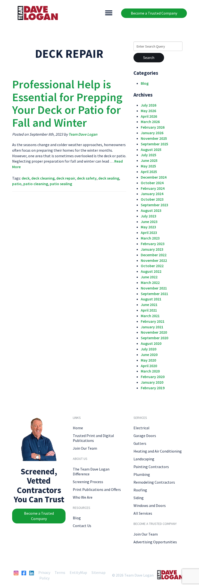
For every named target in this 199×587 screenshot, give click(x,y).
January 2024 (152, 193)
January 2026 (152, 132)
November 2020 (154, 332)
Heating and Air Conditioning (157, 451)
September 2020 (154, 337)
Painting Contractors (151, 466)
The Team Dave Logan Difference (91, 471)
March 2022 (150, 282)
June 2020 (149, 354)
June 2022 (149, 276)
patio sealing (61, 183)
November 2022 (154, 260)
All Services (142, 513)
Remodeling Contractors (154, 482)
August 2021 (151, 299)
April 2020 (149, 365)
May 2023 (148, 226)
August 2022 (151, 271)
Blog (145, 83)
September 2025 (154, 143)
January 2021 (152, 326)
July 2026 (148, 105)
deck (26, 178)
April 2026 (149, 116)
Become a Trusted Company (154, 13)
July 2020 (148, 349)
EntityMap (78, 572)
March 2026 (150, 121)
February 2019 (153, 387)
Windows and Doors (149, 505)
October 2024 (152, 182)
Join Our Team (85, 448)
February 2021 (153, 321)
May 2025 (148, 166)
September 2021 (154, 293)
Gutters (139, 443)
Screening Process (88, 481)
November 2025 (154, 138)
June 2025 (149, 160)
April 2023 (149, 232)
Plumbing (141, 474)
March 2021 (150, 315)
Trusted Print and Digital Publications (93, 438)
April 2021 (149, 310)
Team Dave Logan (82, 134)
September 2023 (154, 204)
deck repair (65, 178)
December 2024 (153, 177)
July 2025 (148, 154)
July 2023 (148, 216)
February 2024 (153, 188)
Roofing (140, 490)
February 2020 (153, 376)
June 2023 (149, 221)
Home (78, 427)
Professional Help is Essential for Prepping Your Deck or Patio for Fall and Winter (67, 103)
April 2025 (149, 171)
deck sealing (108, 178)
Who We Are (82, 497)
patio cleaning (35, 183)
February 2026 (153, 127)
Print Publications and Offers (97, 489)
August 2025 (151, 149)
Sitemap (98, 572)
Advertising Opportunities (155, 541)
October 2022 (152, 265)
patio (17, 183)
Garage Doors (144, 435)
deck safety (87, 178)
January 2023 (152, 249)
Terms (60, 572)
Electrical (141, 427)
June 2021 (149, 304)
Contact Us (82, 525)
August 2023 (151, 210)
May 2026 (148, 110)
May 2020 (148, 360)
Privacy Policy (44, 575)
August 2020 (151, 343)
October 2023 (152, 199)
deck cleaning (43, 178)
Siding (138, 497)
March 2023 (150, 238)
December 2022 (153, 254)
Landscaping (143, 458)
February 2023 (153, 243)
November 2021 (154, 288)
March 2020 (150, 371)
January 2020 (152, 382)
